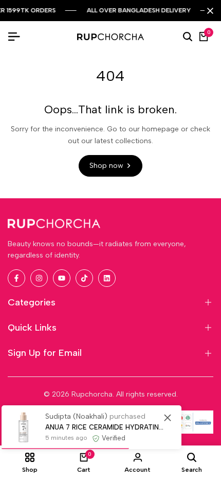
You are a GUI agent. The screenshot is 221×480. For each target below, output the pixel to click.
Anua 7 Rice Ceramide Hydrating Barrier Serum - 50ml (105, 427)
